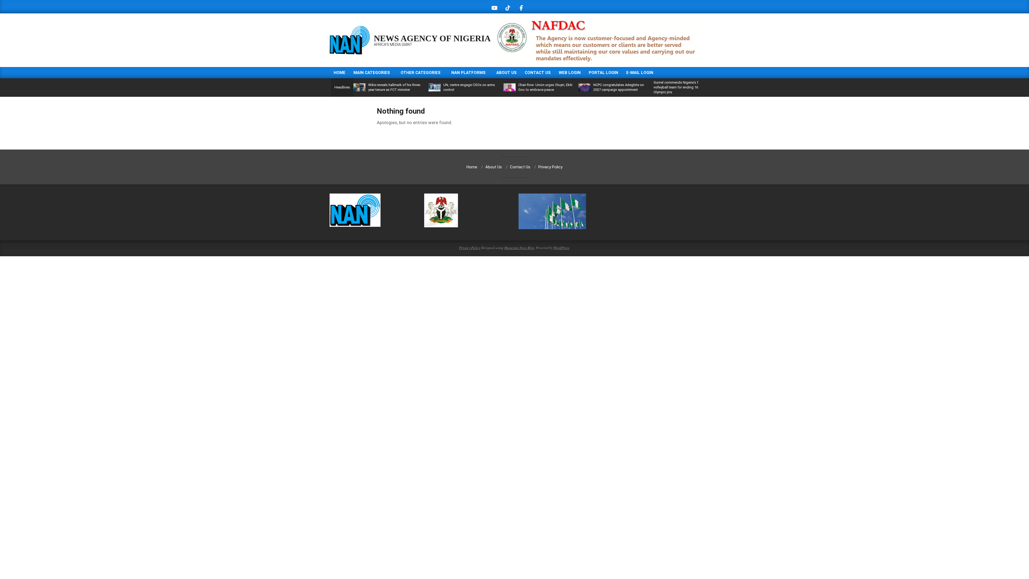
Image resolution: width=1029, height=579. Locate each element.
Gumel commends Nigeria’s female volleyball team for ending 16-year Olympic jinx (681, 87)
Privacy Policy (469, 247)
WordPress (561, 247)
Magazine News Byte (519, 247)
